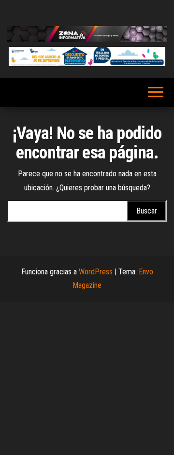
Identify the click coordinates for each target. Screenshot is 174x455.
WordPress (96, 271)
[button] (87, 56)
